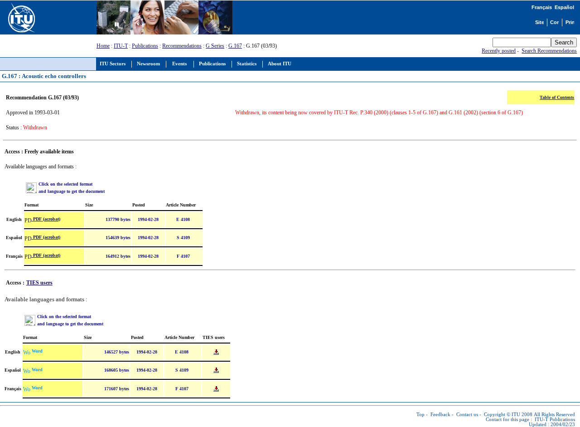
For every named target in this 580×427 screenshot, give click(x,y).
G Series (215, 46)
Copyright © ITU (502, 414)
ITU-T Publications (555, 419)
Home (103, 46)
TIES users (39, 283)
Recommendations (182, 46)
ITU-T (121, 46)
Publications (145, 46)
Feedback (440, 414)
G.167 (235, 46)
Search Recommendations (549, 51)
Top (420, 414)
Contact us (467, 414)
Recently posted (499, 51)
